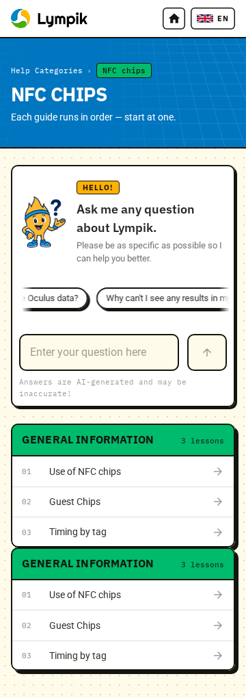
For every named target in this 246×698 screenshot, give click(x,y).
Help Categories (47, 70)
